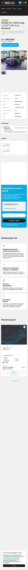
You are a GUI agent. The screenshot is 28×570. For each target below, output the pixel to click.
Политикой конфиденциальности (11, 559)
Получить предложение (10, 45)
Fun (16, 110)
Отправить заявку (14, 220)
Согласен (14, 565)
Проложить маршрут (10, 208)
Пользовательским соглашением (11, 557)
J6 (1, 325)
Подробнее (14, 372)
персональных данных (12, 224)
